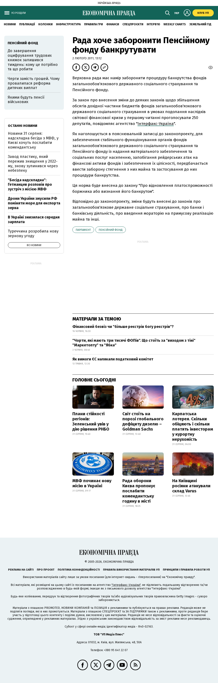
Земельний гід (200, 24)
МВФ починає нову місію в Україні (91, 483)
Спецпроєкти (132, 24)
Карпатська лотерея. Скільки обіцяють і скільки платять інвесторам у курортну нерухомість (192, 426)
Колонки (45, 24)
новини (10, 24)
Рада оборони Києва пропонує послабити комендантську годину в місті (138, 491)
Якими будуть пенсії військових (26, 99)
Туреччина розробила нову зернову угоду (33, 233)
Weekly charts (175, 24)
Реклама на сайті (21, 569)
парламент (83, 229)
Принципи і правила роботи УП (186, 569)
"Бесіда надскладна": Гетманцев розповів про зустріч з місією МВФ (30, 184)
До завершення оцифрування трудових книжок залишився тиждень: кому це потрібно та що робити (33, 59)
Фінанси (112, 24)
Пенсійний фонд (111, 229)
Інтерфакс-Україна (156, 123)
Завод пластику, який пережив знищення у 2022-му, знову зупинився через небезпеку (33, 163)
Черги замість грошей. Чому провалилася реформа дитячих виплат (34, 83)
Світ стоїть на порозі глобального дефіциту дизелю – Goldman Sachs (143, 421)
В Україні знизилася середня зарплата (34, 219)
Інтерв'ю (153, 24)
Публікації (27, 24)
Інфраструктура (68, 24)
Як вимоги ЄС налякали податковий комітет (112, 359)
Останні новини (22, 126)
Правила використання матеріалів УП (131, 569)
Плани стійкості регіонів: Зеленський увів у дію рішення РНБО (90, 421)
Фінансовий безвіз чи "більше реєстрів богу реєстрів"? (123, 326)
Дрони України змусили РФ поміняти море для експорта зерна (34, 203)
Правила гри (93, 24)
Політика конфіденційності (79, 569)
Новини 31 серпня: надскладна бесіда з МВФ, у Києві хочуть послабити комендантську (33, 140)
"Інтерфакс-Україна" (126, 585)
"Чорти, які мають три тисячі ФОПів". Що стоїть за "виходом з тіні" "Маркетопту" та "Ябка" (133, 342)
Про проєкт (45, 569)
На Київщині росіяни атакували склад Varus (191, 485)
